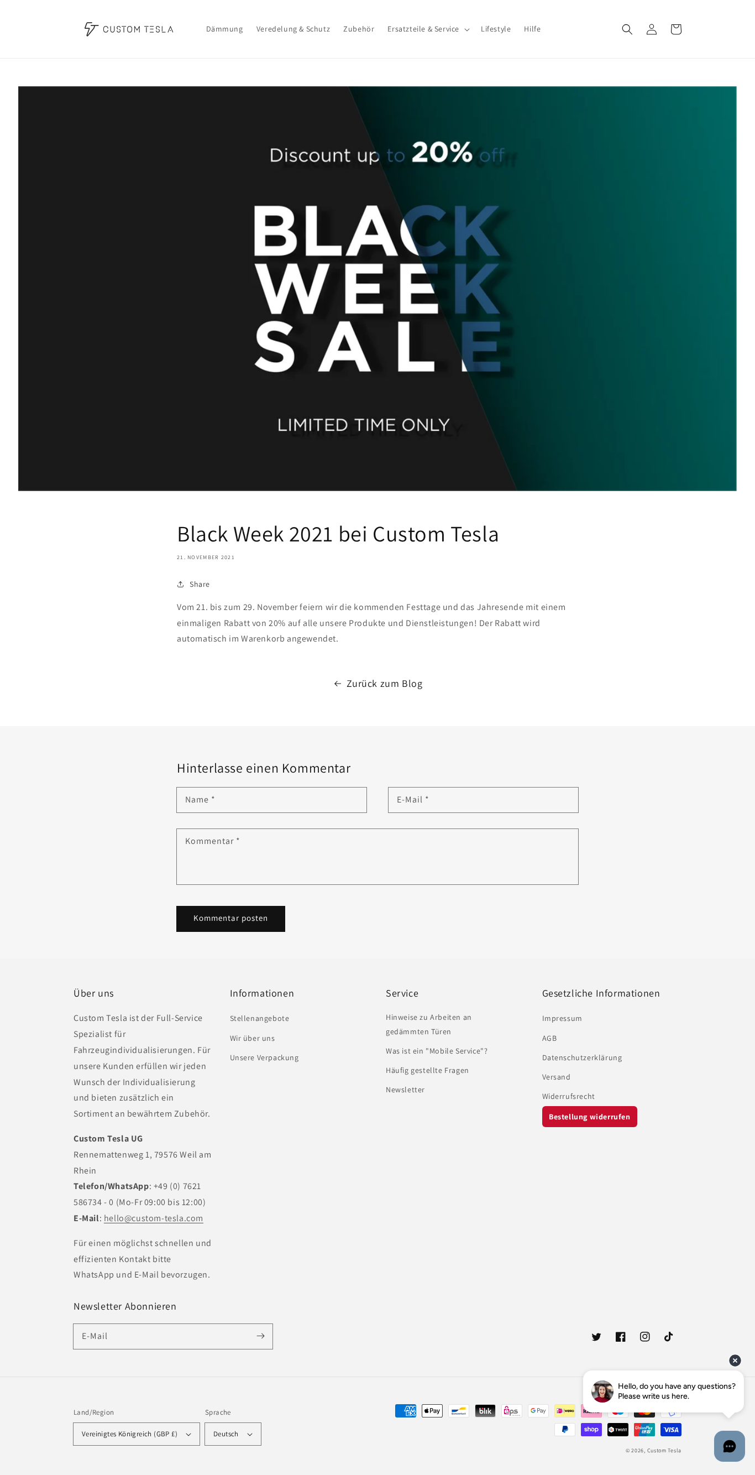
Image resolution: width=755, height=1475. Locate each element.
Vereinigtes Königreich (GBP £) (129, 1433)
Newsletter (405, 1089)
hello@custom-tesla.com (153, 1218)
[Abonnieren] (260, 1336)
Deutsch (226, 1433)
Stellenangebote (260, 1018)
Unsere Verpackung (264, 1057)
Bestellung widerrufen (590, 1117)
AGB (549, 1038)
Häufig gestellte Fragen (427, 1070)
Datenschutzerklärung (582, 1057)
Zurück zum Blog (385, 683)
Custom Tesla (664, 1450)
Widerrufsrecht (568, 1096)
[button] (627, 29)
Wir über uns (252, 1038)
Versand (556, 1077)
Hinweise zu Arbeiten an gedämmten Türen (429, 1024)
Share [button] (200, 584)
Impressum (562, 1018)
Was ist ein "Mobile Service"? (436, 1051)
